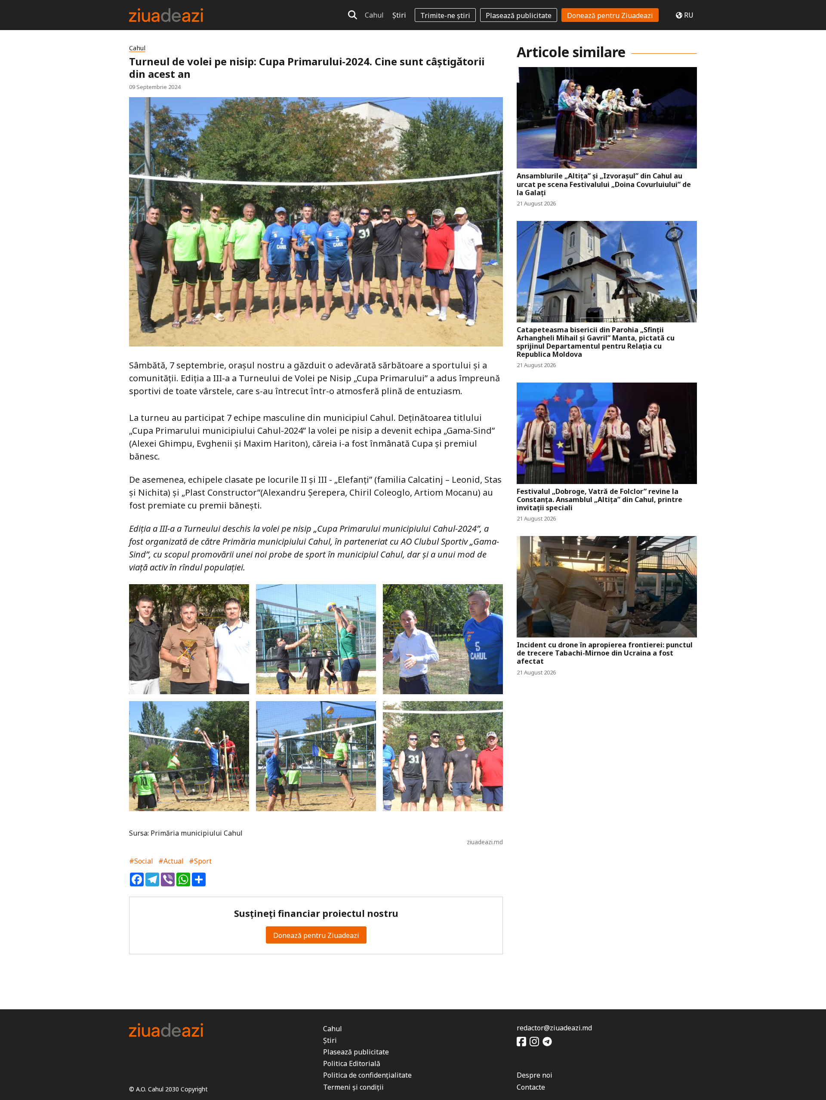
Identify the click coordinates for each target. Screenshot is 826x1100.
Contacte (531, 1087)
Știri (399, 15)
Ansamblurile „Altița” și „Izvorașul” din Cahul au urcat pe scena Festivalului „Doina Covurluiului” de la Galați (604, 184)
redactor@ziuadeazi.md (554, 1028)
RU (688, 15)
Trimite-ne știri (445, 15)
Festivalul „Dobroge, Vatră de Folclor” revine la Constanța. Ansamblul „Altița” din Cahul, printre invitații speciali (599, 499)
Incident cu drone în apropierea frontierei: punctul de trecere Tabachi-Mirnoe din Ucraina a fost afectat (605, 653)
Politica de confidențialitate (367, 1075)
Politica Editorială (351, 1063)
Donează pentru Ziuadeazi (610, 15)
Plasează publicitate (519, 15)
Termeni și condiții (353, 1087)
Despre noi (534, 1075)
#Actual (171, 861)
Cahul (374, 15)
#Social (141, 861)
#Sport (200, 861)
